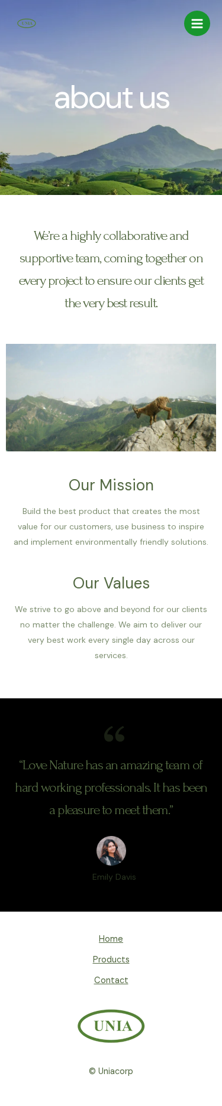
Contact (111, 980)
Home (111, 939)
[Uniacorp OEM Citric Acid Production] (26, 23)
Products (111, 959)
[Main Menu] (197, 24)
